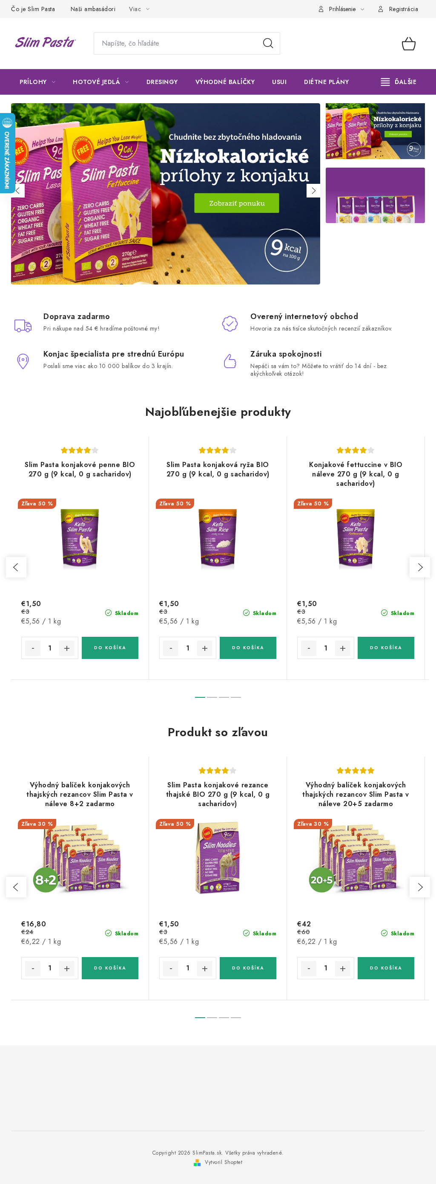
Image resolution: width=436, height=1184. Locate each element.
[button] (18, 190)
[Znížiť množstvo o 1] (32, 648)
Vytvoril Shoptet (223, 1162)
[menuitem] (37, 82)
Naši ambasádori (93, 9)
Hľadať (268, 43)
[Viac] (399, 82)
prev (16, 567)
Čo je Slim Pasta (33, 9)
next (420, 567)
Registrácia (404, 9)
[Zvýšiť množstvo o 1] (67, 648)
